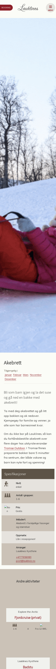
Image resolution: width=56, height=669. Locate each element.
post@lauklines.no (25, 560)
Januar (8, 374)
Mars (25, 374)
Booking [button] (6, 7)
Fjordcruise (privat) (28, 617)
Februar (17, 374)
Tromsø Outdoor (14, 448)
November (36, 374)
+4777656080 (23, 557)
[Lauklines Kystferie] (28, 8)
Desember (10, 379)
